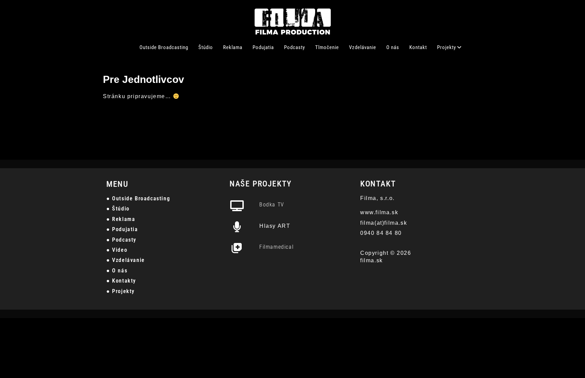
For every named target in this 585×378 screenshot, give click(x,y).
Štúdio (205, 47)
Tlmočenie (327, 47)
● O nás (116, 270)
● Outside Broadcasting (138, 198)
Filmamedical (276, 247)
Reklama (232, 47)
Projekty (446, 47)
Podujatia (263, 47)
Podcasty (294, 47)
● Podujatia (122, 229)
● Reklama (120, 219)
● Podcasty (121, 240)
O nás (392, 47)
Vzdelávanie (362, 47)
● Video (116, 250)
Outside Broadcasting (163, 47)
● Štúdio (118, 208)
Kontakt (418, 47)
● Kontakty (121, 280)
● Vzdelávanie (125, 260)
